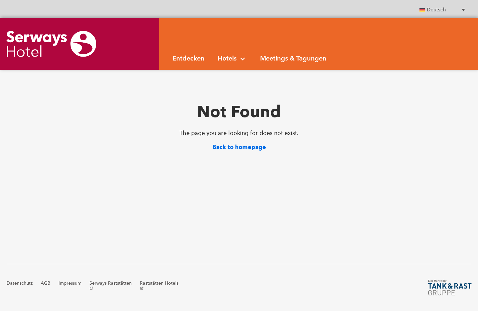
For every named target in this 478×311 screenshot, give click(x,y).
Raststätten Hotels (159, 285)
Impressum (70, 283)
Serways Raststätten (110, 285)
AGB (45, 283)
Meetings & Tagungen (293, 59)
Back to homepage (239, 147)
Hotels (227, 59)
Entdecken (188, 59)
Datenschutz (20, 283)
